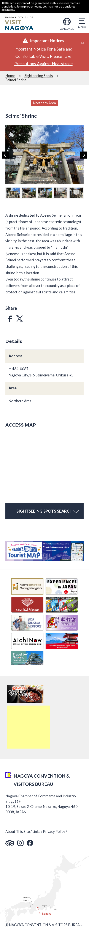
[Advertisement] (28, 727)
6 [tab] (55, 180)
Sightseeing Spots (38, 76)
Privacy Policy (54, 831)
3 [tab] (44, 180)
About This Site (17, 831)
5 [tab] (51, 180)
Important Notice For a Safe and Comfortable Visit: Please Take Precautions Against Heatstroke (43, 56)
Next (83, 155)
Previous (5, 155)
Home (10, 76)
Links (36, 831)
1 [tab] (36, 180)
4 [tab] (48, 180)
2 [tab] (40, 180)
